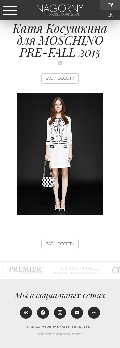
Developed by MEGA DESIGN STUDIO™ (60, 334)
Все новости (60, 78)
